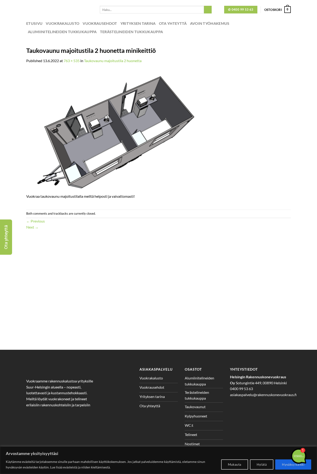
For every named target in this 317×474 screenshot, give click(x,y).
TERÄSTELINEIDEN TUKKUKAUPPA (131, 31)
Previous (35, 221)
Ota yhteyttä (173, 23)
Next (32, 227)
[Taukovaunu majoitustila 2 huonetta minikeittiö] (114, 130)
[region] (158, 460)
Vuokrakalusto (62, 23)
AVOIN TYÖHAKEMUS (210, 23)
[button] (6, 237)
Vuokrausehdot (100, 23)
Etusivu (34, 23)
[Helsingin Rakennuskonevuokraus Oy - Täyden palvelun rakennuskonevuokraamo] (59, 9)
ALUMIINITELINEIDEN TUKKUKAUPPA (62, 31)
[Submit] (208, 10)
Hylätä (262, 464)
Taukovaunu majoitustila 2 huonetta (113, 60)
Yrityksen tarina (138, 23)
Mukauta (234, 464)
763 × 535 (72, 60)
